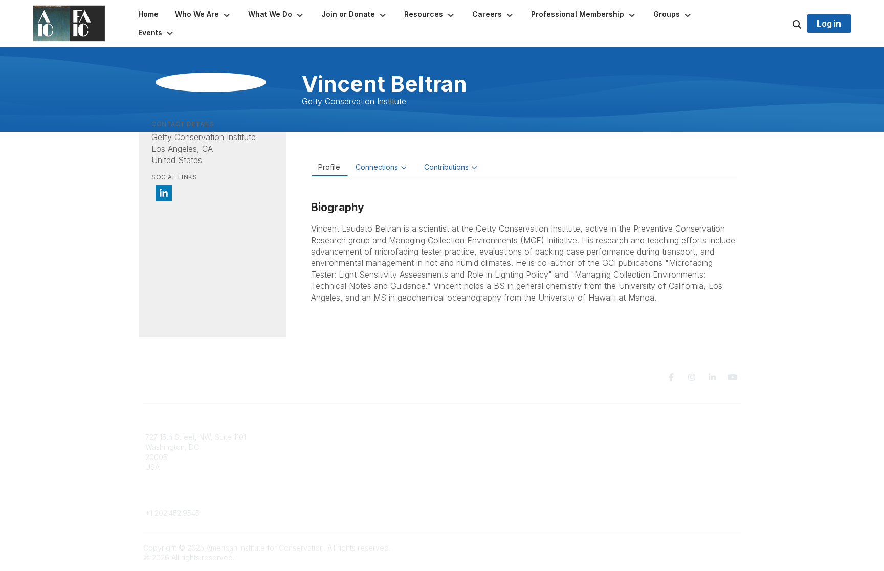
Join (455, 436)
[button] (203, 14)
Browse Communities (332, 447)
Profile (329, 167)
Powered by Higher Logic (697, 547)
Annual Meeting (474, 457)
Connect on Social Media (642, 467)
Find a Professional (480, 467)
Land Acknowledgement (640, 436)
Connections (377, 167)
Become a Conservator (487, 477)
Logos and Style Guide (638, 457)
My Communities (324, 436)
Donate (460, 447)
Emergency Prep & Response (498, 487)
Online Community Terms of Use (653, 447)
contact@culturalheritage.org (194, 498)
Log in (829, 23)
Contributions (446, 167)
